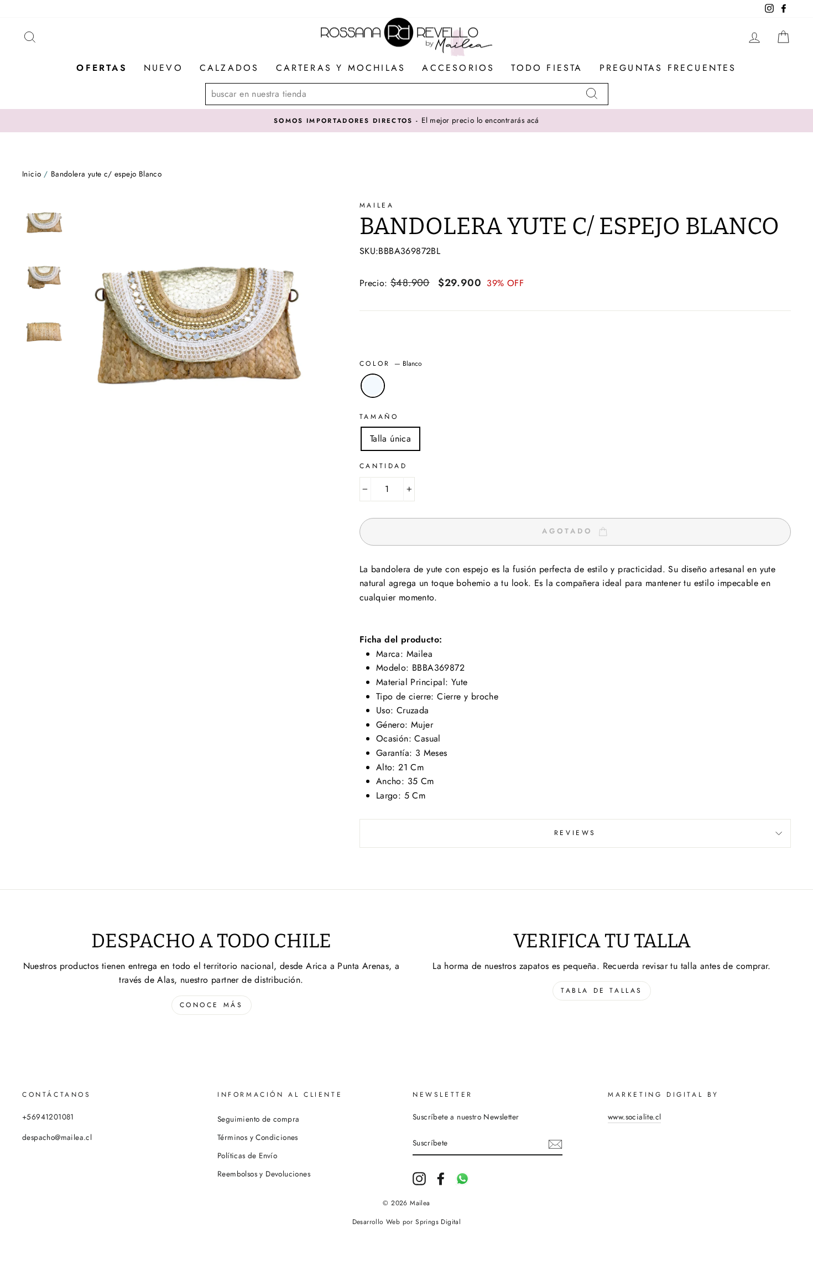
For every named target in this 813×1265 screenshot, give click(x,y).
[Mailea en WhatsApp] (462, 1178)
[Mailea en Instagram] (419, 1178)
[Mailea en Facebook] (440, 1178)
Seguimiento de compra (258, 1118)
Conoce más (211, 1005)
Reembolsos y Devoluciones (263, 1173)
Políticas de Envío (247, 1155)
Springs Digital (438, 1222)
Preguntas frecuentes (668, 67)
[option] (406, 121)
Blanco (373, 386)
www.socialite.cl (634, 1116)
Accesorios (458, 67)
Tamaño (379, 417)
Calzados (229, 67)
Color (391, 364)
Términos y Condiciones (257, 1137)
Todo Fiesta (546, 67)
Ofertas (101, 67)
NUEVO (163, 67)
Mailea (376, 205)
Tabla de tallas (602, 991)
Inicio (31, 173)
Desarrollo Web (376, 1222)
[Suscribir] (555, 1143)
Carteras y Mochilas (341, 67)
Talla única (390, 438)
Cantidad (383, 466)
